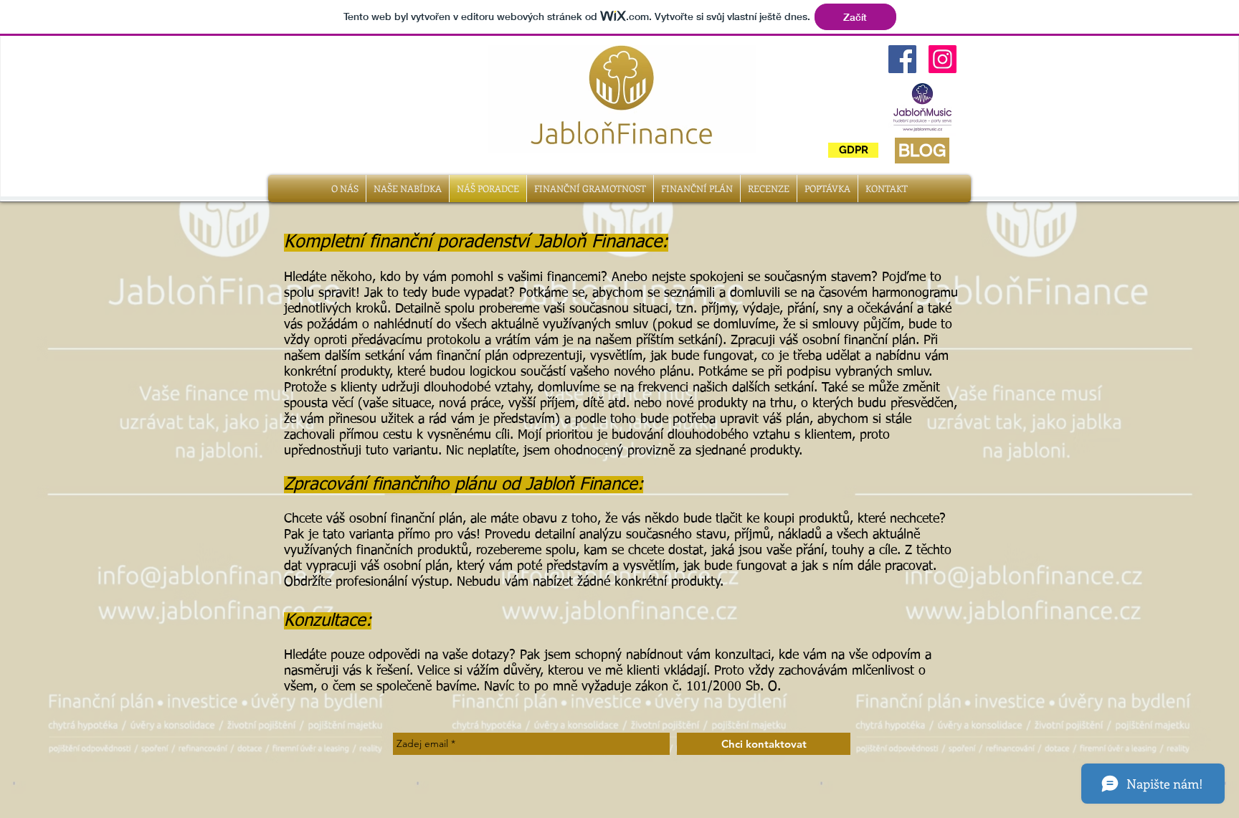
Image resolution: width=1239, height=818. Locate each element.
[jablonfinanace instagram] (942, 59)
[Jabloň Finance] (902, 59)
